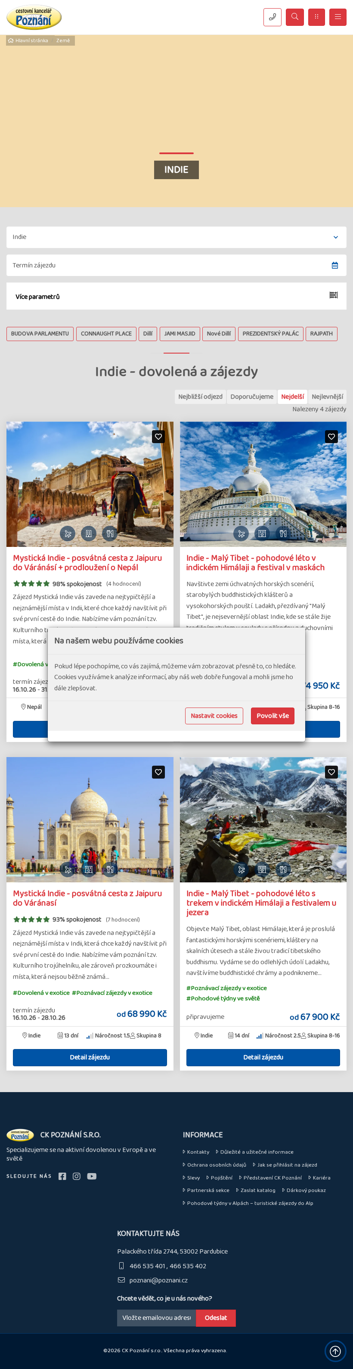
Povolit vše (273, 716)
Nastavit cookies (214, 716)
